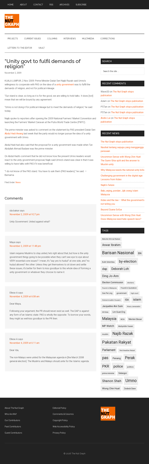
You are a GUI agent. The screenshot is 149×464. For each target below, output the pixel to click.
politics (130, 367)
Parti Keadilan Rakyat (127, 350)
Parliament (108, 350)
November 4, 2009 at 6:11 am (24, 343)
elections (130, 283)
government (122, 293)
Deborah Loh (120, 269)
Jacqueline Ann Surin (112, 306)
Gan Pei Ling (107, 293)
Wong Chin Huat (111, 388)
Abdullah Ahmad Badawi (111, 239)
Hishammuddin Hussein (111, 300)
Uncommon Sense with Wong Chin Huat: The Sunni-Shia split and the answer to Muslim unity (121, 160)
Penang (117, 358)
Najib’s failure (107, 185)
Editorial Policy (59, 408)
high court (134, 293)
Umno (131, 380)
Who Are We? (11, 414)
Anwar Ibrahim (111, 245)
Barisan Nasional (118, 252)
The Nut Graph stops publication (127, 101)
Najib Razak (122, 333)
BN (139, 253)
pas (105, 357)
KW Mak (105, 312)
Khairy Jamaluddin (133, 306)
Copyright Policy (60, 420)
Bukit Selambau (108, 262)
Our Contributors (12, 420)
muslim (105, 334)
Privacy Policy (59, 433)
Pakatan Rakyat (116, 342)
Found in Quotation (129, 288)
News (18, 182)
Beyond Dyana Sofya (111, 209)
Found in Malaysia (109, 288)
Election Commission (112, 282)
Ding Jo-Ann (110, 276)
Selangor (122, 373)
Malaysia (109, 319)
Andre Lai (105, 118)
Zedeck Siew (130, 388)
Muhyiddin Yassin (125, 326)
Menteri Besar (135, 319)
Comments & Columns (63, 414)
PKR (105, 366)
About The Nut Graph (14, 408)
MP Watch (108, 325)
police (118, 366)
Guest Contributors (13, 433)
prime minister (108, 373)
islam (137, 299)
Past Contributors (13, 426)
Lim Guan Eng (119, 312)
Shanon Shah (111, 381)
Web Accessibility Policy (64, 426)
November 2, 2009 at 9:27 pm (25, 214)
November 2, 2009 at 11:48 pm (25, 246)
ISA (127, 299)
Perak (130, 357)
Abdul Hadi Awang (14, 133)
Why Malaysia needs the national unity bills (122, 170)
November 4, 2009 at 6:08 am (24, 296)
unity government (65, 84)
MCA (122, 319)
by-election (127, 261)
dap (104, 269)
